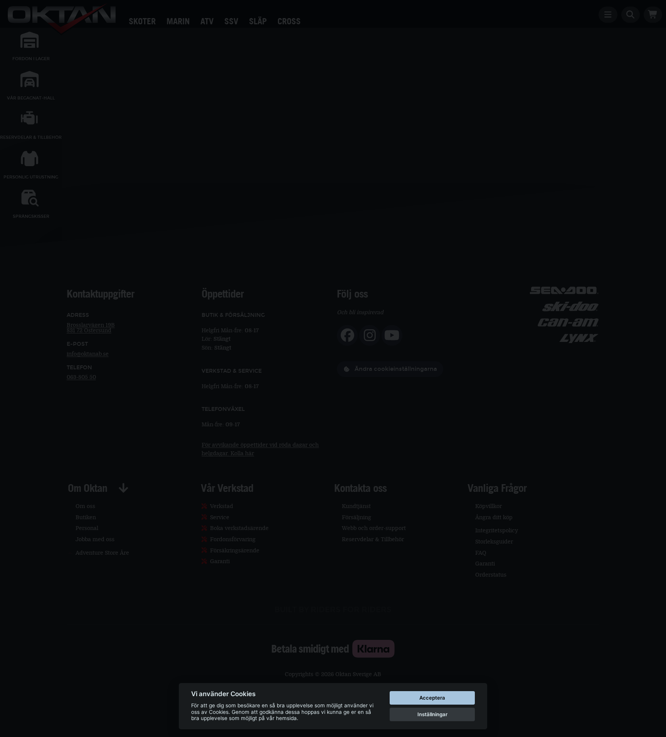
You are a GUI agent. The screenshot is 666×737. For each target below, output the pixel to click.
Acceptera (432, 698)
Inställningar (432, 714)
